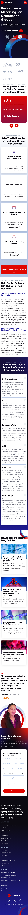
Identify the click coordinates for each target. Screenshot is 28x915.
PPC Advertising (14, 387)
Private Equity (4, 841)
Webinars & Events (6, 877)
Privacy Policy (18, 907)
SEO (14, 410)
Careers (3, 883)
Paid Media (4, 850)
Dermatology (4, 843)
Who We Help (5, 822)
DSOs (2, 833)
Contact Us (4, 891)
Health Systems (5, 827)
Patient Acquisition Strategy (8, 860)
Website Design (5, 858)
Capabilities (4, 847)
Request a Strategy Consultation (9, 30)
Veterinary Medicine (6, 838)
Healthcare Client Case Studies (9, 875)
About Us (4, 869)
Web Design (14, 508)
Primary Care (4, 835)
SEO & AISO (4, 855)
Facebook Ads (14, 432)
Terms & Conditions (9, 907)
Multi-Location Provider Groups (9, 825)
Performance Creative (6, 852)
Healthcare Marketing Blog (8, 872)
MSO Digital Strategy (6, 866)
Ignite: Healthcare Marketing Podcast (10, 880)
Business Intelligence (6, 863)
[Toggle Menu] (25, 2)
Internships (4, 885)
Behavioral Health (5, 830)
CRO (14, 453)
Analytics (14, 479)
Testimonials (4, 888)
